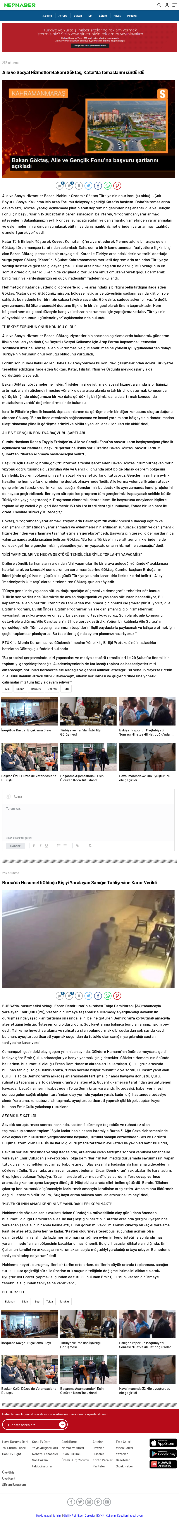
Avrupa (63, 15)
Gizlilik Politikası (73, 1515)
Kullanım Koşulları (117, 1515)
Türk (66, 689)
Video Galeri (124, 1448)
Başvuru (36, 689)
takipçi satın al (42, 1466)
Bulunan (10, 1301)
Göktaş (52, 689)
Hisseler (98, 1454)
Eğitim (103, 15)
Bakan (20, 689)
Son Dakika (40, 1460)
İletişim (57, 1515)
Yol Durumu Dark (14, 1448)
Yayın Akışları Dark (45, 1448)
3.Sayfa (47, 15)
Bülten (78, 15)
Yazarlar (122, 1454)
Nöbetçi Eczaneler (45, 1454)
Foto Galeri (123, 1442)
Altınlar (98, 1442)
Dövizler (98, 1448)
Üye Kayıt (8, 1478)
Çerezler (90, 1515)
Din (90, 15)
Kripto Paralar (103, 1460)
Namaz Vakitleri (73, 1448)
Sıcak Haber (124, 1466)
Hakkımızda (43, 1515)
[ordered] (59, 845)
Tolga (49, 1301)
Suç (37, 1301)
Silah (25, 1301)
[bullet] (65, 845)
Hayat (117, 15)
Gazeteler (123, 1460)
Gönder (15, 846)
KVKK (100, 1515)
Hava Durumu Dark (15, 1442)
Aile (7, 689)
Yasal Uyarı (136, 1515)
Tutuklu (64, 1301)
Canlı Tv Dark (41, 1442)
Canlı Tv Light (11, 1454)
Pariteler (99, 1466)
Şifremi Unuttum (14, 1484)
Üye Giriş (8, 1472)
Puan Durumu (71, 1454)
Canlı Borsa (69, 1442)
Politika (132, 15)
